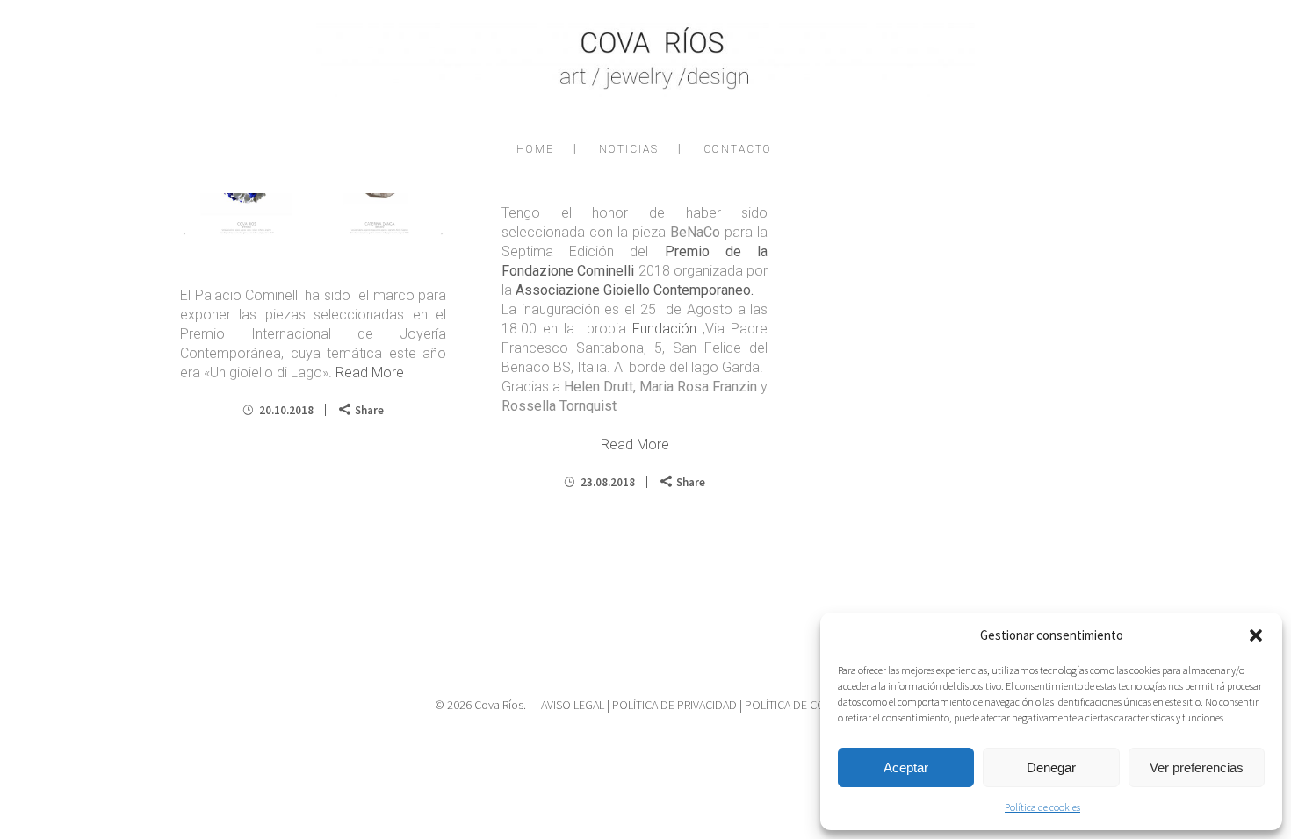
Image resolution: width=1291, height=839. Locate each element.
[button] (1256, 635)
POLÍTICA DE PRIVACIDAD (674, 705)
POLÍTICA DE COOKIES (800, 705)
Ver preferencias (1197, 767)
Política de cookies (1042, 807)
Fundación (664, 328)
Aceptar (906, 767)
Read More (369, 372)
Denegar (1051, 767)
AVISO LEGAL (572, 705)
